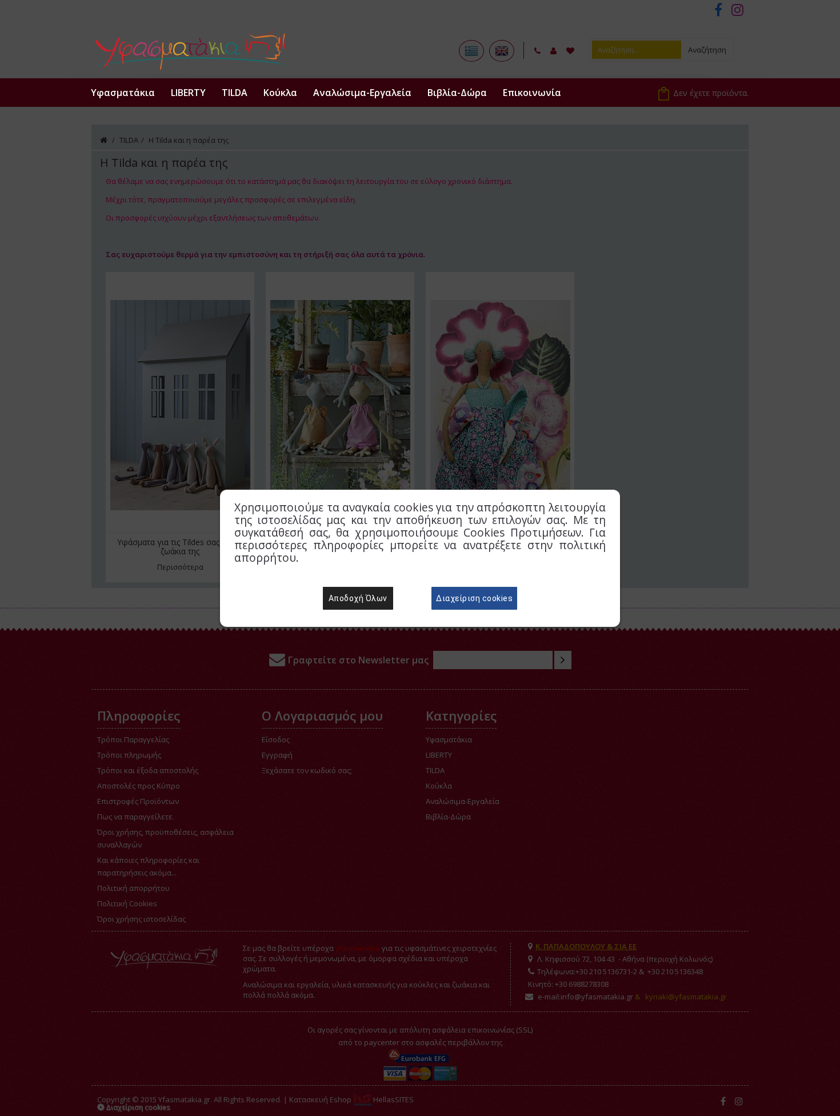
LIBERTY (188, 92)
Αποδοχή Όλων (358, 598)
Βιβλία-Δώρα (457, 92)
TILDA (234, 92)
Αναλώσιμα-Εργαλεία (362, 92)
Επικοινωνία (532, 92)
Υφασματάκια (123, 92)
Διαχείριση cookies (474, 598)
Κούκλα (280, 92)
